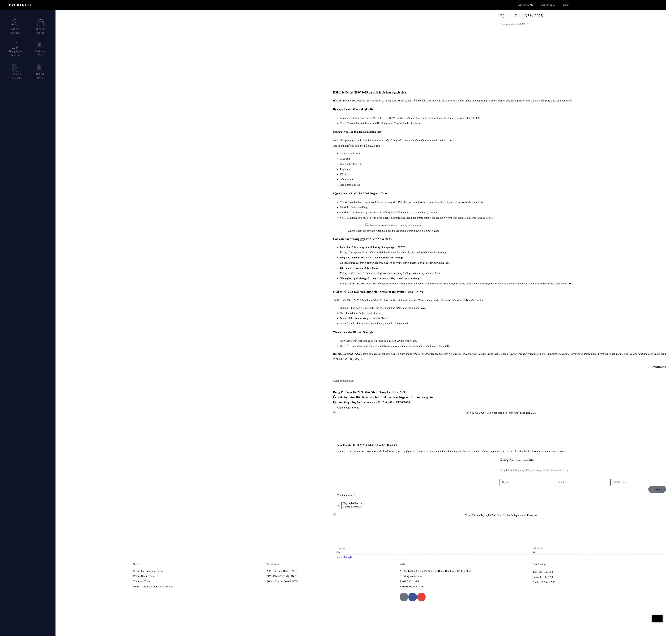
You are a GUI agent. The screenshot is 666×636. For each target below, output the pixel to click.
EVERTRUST (20, 5)
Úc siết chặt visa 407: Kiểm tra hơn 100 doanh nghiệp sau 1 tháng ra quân (383, 397)
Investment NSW (375, 100)
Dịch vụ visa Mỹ (525, 4)
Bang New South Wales (398, 100)
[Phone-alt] (404, 597)
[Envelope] (421, 597)
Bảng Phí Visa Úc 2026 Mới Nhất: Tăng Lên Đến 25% (369, 392)
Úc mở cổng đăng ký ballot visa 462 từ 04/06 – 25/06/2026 (371, 402)
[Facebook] (412, 597)
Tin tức (566, 4)
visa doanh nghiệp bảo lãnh (519, 283)
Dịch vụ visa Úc (547, 4)
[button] (613, 6)
